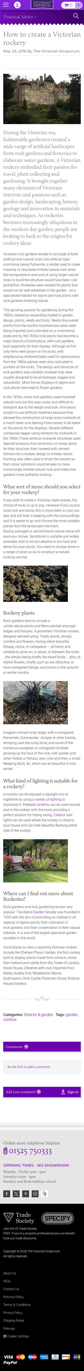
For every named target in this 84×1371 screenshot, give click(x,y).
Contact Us (11, 1289)
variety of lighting (48, 799)
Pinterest (25, 1193)
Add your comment (20, 1092)
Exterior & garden (38, 1014)
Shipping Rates (13, 1320)
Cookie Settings (17, 1336)
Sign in (72, 1092)
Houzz (44, 1193)
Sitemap (9, 1328)
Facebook (6, 1193)
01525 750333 (30, 1151)
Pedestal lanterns (36, 805)
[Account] (19, 5)
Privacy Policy (12, 1313)
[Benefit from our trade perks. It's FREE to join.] (18, 1218)
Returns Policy (13, 1297)
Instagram (35, 1193)
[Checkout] (78, 5)
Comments (14, 1046)
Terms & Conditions (17, 1305)
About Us (9, 1273)
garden (72, 1014)
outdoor (10, 1019)
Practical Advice (19, 16)
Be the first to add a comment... (30, 1067)
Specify (57, 1218)
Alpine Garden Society (40, 912)
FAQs (7, 1281)
